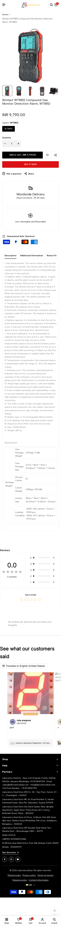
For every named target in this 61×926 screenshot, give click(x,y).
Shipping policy (19, 880)
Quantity (6, 137)
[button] (47, 155)
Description (10, 255)
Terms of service (45, 875)
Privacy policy (29, 875)
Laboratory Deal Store (13, 806)
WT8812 (8, 128)
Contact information (39, 880)
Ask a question (13, 174)
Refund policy (14, 875)
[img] (12, 572)
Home (5, 14)
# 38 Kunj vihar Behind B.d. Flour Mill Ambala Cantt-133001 (30, 843)
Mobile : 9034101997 (12, 847)
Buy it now (30, 164)
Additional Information (31, 255)
